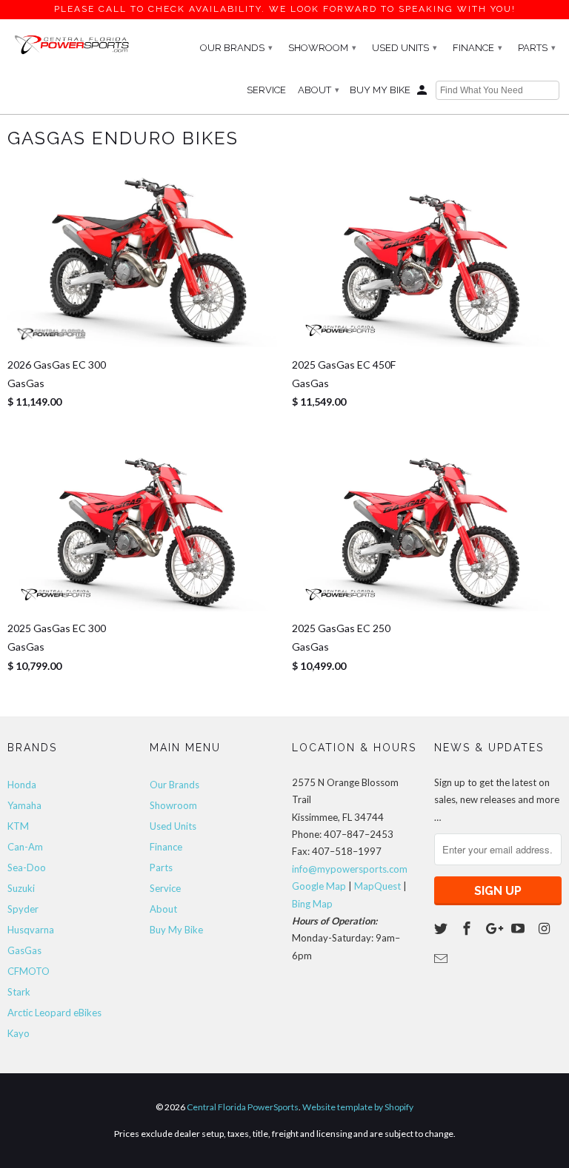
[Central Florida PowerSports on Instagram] (545, 928)
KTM (18, 826)
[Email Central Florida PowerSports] (442, 958)
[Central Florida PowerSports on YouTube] (519, 928)
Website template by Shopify (357, 1106)
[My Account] (423, 93)
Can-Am (25, 847)
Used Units (404, 47)
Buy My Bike (380, 89)
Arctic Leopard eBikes (54, 1012)
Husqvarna (30, 930)
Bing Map (312, 904)
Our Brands (236, 47)
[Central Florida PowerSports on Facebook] (468, 928)
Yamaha (24, 805)
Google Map (319, 886)
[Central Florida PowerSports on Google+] (494, 928)
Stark (18, 992)
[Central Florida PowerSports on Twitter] (442, 928)
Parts (537, 47)
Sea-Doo (26, 867)
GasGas (24, 950)
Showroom (322, 47)
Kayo (18, 1033)
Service (266, 89)
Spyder (23, 909)
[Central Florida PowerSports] (71, 44)
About (318, 89)
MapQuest (377, 886)
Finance (477, 47)
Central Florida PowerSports (243, 1106)
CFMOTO (28, 971)
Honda (21, 785)
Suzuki (21, 888)
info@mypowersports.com (349, 869)
